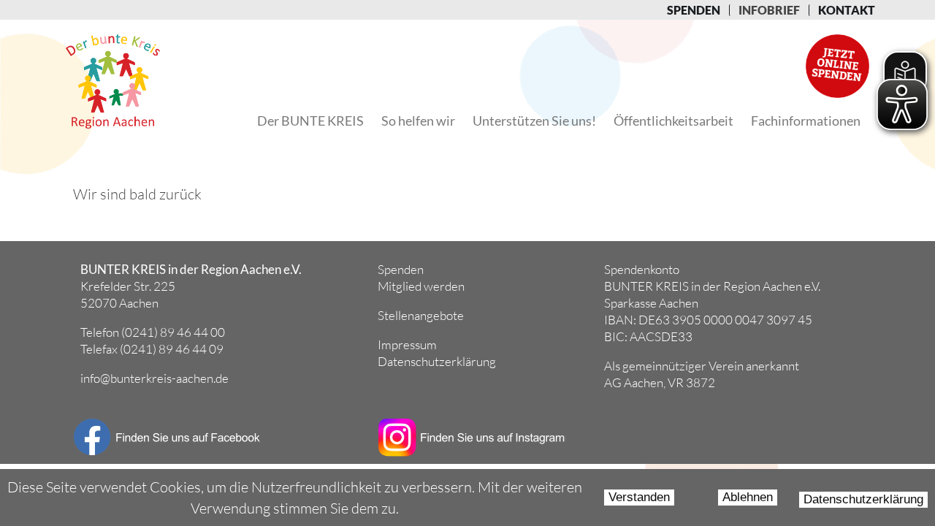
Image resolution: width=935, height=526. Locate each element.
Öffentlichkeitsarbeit (673, 121)
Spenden (401, 269)
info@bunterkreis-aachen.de (154, 378)
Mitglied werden (421, 286)
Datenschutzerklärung (863, 499)
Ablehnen (747, 497)
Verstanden (639, 497)
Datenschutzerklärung (437, 361)
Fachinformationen (805, 121)
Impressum (407, 344)
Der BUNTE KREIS (310, 121)
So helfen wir (418, 121)
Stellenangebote (421, 315)
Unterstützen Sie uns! (534, 121)
